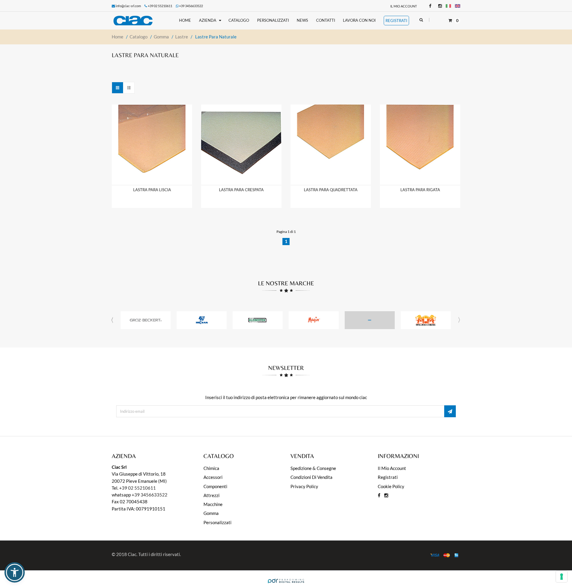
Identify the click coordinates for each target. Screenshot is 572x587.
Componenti (215, 486)
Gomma (211, 513)
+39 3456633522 (191, 6)
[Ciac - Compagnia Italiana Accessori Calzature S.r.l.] (138, 20)
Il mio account (403, 6)
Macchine (213, 504)
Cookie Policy (391, 486)
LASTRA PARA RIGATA (420, 189)
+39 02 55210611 (137, 488)
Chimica (211, 468)
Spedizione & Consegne (313, 468)
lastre (181, 36)
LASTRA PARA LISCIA (152, 189)
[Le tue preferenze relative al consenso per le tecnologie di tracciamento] (561, 576)
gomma (161, 36)
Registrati (388, 477)
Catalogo (138, 36)
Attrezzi (211, 495)
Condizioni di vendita (311, 477)
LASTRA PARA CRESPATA (241, 189)
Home (117, 36)
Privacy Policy (304, 486)
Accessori (213, 477)
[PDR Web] (286, 580)
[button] (14, 572)
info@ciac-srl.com (128, 6)
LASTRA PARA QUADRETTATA (331, 189)
